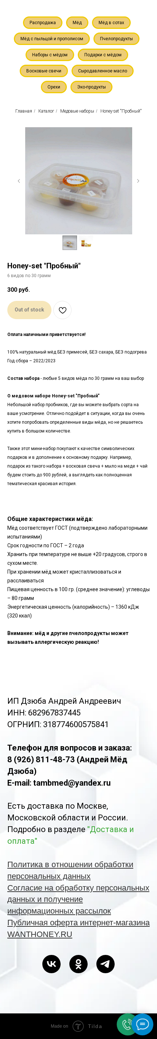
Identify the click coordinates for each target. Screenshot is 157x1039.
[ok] (78, 964)
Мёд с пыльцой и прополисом (51, 38)
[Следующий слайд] (138, 181)
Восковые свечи (43, 70)
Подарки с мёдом (103, 54)
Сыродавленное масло (102, 70)
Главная (23, 111)
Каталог (46, 111)
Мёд (77, 22)
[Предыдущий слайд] (19, 181)
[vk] (51, 964)
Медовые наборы (77, 111)
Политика (26, 864)
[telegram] (105, 964)
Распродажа (43, 22)
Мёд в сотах (111, 22)
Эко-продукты (91, 87)
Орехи (53, 87)
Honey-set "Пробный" (121, 111)
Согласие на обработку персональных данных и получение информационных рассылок (78, 899)
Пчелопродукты (116, 38)
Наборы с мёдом (50, 54)
